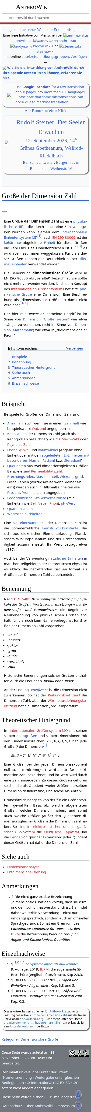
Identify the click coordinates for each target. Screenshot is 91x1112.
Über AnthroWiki (39, 1105)
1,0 (16, 962)
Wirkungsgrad (71, 476)
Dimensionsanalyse (23, 866)
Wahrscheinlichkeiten (24, 513)
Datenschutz (12, 1105)
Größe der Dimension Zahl (49, 1015)
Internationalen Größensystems (37, 288)
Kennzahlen (17, 433)
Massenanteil (47, 476)
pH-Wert (68, 503)
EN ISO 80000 (63, 237)
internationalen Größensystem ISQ (39, 730)
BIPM (15, 934)
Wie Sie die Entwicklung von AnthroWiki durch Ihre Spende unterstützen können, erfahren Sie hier (43, 72)
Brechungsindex (20, 476)
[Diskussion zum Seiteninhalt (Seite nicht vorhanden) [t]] (14, 208)
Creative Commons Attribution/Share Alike (32, 1023)
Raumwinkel (48, 449)
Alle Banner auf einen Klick (45, 111)
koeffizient (39, 689)
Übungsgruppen (55, 56)
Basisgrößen (26, 735)
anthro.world (69, 40)
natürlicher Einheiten (65, 558)
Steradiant (72, 460)
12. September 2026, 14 (51, 140)
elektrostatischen (47, 826)
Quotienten (16, 465)
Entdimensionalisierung (26, 872)
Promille (28, 492)
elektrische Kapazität (61, 831)
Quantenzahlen (20, 508)
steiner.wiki (45, 51)
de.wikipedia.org (32, 1019)
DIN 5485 (22, 599)
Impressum (65, 1105)
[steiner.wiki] (70, 46)
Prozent (13, 492)
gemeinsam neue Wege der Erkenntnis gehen (46, 29)
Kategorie (10, 1039)
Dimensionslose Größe (39, 1039)
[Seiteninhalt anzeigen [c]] (4, 208)
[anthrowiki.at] (75, 35)
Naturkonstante (25, 522)
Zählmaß (71, 423)
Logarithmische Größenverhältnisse (36, 497)
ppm (41, 492)
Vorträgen (79, 56)
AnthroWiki (32, 7)
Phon (53, 503)
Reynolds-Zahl (19, 444)
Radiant (48, 460)
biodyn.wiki (42, 46)
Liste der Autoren (21, 1026)
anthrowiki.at (21, 40)
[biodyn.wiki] (21, 46)
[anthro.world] (45, 40)
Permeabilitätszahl (46, 471)
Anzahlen (15, 423)
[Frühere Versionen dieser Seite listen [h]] (74, 208)
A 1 (24, 303)
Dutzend (39, 428)
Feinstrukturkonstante (60, 528)
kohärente (12, 242)
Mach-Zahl (70, 439)
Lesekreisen (31, 56)
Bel (33, 503)
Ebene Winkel (18, 449)
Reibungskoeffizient (64, 695)
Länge (15, 837)
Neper (43, 503)
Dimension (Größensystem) (46, 319)
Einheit (49, 242)
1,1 (22, 962)
